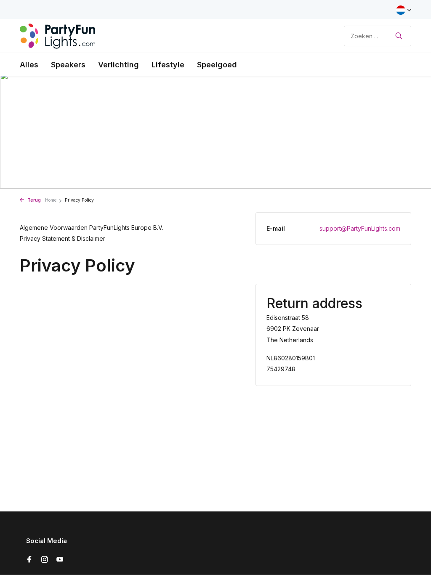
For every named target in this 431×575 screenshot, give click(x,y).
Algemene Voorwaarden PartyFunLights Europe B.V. (91, 227)
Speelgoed (217, 64)
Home (50, 200)
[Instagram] (44, 560)
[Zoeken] (399, 36)
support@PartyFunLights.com (359, 228)
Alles (29, 64)
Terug (33, 200)
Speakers (68, 64)
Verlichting (118, 64)
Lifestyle (168, 64)
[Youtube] (59, 560)
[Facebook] (29, 560)
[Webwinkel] (58, 36)
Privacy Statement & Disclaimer (62, 238)
